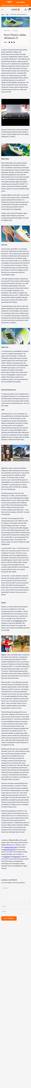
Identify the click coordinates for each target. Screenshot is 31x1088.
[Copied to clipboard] (14, 42)
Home (2, 14)
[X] (12, 42)
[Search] (25, 9)
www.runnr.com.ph (9, 849)
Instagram (16, 856)
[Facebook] (9, 42)
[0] (28, 9)
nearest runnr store (10, 847)
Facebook (6, 856)
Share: (5, 42)
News (7, 14)
